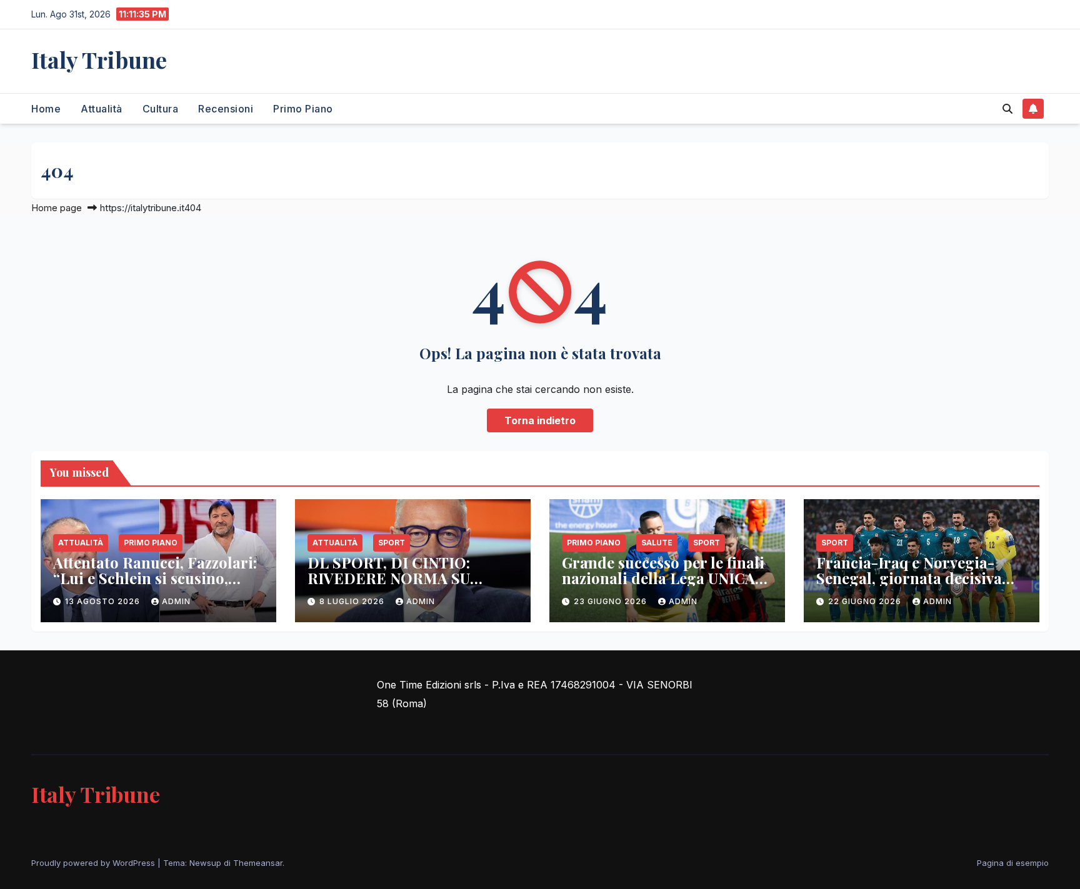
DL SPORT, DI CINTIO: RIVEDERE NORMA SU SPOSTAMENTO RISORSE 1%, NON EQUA (413, 585)
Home (46, 108)
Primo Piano (303, 108)
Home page (56, 208)
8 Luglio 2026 (353, 601)
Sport (391, 542)
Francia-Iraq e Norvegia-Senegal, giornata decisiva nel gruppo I (909, 577)
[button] (1007, 108)
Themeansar (257, 863)
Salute (656, 542)
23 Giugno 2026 (611, 601)
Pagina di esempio (1013, 863)
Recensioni (225, 108)
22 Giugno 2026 (866, 601)
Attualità (101, 108)
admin (176, 601)
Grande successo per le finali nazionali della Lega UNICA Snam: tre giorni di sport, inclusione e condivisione (663, 585)
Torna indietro (540, 420)
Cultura (160, 108)
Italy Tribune (99, 59)
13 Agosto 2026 (103, 601)
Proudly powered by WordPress (94, 863)
